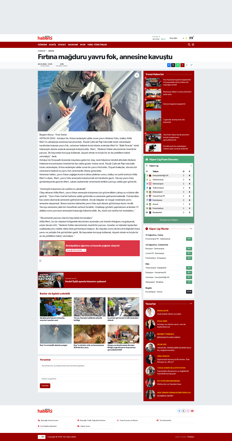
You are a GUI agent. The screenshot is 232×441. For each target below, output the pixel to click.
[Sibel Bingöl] (150, 359)
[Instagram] (188, 411)
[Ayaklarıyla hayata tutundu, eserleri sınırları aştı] (56, 307)
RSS (42, 437)
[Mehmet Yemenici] (150, 336)
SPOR (82, 45)
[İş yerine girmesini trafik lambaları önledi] (123, 307)
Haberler (41, 51)
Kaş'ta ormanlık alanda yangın (53, 345)
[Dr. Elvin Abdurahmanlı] (150, 383)
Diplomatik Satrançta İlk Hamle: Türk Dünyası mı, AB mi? (173, 360)
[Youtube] (192, 411)
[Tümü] (191, 304)
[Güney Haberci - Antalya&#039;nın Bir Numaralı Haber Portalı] (47, 38)
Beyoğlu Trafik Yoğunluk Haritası (92, 420)
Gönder (45, 386)
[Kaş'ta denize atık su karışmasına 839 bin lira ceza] (89, 334)
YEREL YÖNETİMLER (97, 45)
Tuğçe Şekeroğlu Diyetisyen (171, 368)
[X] (183, 411)
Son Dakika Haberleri (48, 426)
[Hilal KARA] (150, 324)
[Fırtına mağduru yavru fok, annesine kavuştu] (89, 101)
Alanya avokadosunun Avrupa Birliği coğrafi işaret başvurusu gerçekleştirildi (121, 347)
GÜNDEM (42, 45)
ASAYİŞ (52, 45)
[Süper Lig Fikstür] (191, 229)
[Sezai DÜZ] (150, 347)
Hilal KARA (162, 321)
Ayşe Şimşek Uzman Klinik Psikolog (174, 393)
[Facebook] (179, 411)
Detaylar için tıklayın (169, 220)
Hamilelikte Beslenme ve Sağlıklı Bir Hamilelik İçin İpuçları (173, 372)
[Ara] (189, 44)
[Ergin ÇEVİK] (150, 312)
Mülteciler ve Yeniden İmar (169, 384)
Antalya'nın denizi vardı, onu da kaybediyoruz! (171, 325)
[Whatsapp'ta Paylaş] (178, 65)
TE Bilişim (190, 437)
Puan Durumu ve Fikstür (129, 420)
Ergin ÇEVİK (162, 311)
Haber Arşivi (85, 426)
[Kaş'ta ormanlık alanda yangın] (56, 334)
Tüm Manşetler (165, 420)
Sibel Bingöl (163, 356)
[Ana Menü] (192, 44)
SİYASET (62, 45)
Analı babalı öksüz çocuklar (169, 314)
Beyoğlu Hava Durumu (49, 420)
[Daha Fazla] (183, 65)
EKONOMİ (73, 45)
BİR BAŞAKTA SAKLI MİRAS (168, 337)
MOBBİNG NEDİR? (165, 396)
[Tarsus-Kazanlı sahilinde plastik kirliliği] (89, 307)
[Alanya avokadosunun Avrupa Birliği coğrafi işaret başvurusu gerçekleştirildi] (123, 334)
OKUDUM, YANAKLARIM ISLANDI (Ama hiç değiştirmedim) (174, 349)
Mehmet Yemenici (165, 334)
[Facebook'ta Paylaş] (169, 65)
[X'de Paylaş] (173, 65)
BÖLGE (51, 51)
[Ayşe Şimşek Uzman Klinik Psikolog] (150, 394)
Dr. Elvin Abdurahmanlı (168, 381)
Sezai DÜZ (162, 344)
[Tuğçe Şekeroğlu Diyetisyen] (150, 371)
